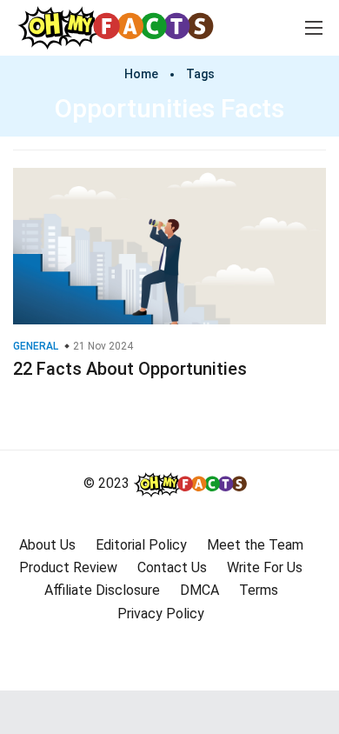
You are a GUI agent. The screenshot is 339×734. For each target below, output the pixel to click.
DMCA (199, 590)
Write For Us (264, 567)
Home (141, 74)
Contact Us (172, 567)
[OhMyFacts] (123, 27)
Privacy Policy (160, 613)
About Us (47, 545)
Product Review (68, 567)
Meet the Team (255, 545)
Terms (258, 590)
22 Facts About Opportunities (130, 368)
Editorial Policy (141, 545)
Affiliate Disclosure (102, 590)
